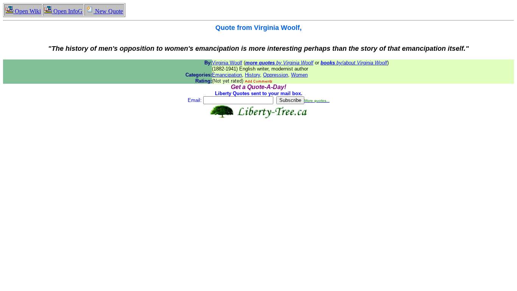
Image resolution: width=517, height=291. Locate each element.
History (252, 75)
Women (299, 75)
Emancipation (227, 75)
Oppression (275, 75)
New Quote (108, 11)
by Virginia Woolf (279, 63)
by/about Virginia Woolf (354, 63)
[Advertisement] (258, 142)
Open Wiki (27, 11)
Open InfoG (67, 11)
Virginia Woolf (227, 63)
